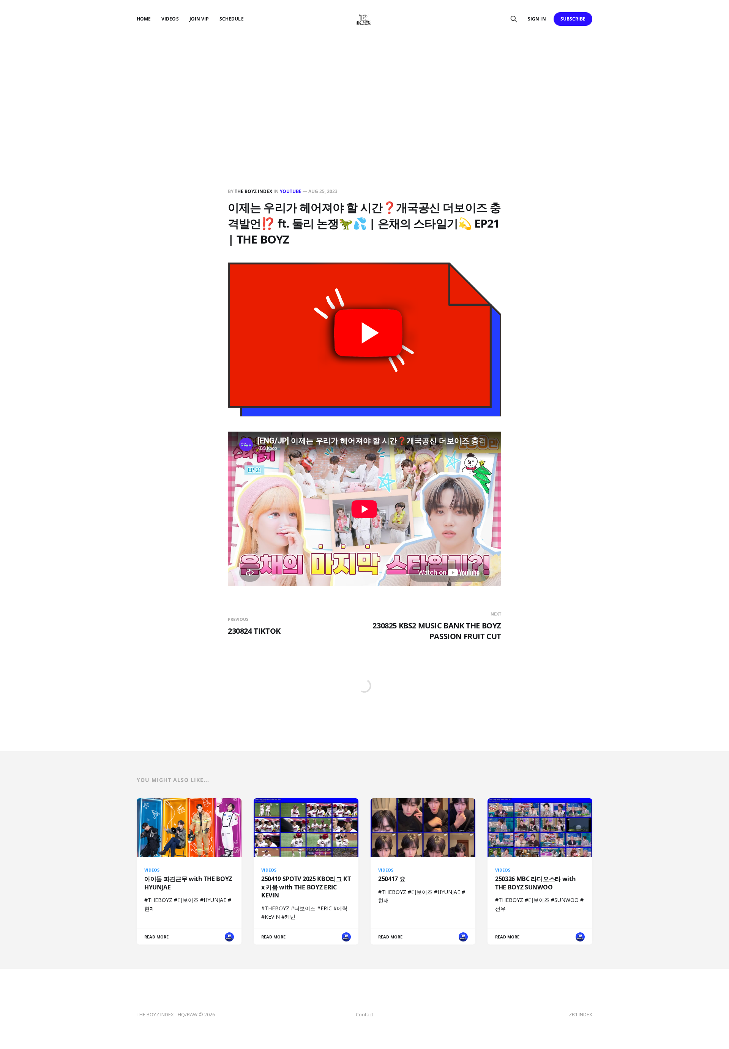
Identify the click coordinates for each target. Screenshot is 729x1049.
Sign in (537, 19)
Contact (364, 1014)
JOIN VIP (199, 19)
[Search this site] (513, 19)
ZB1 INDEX (580, 1014)
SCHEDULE (231, 19)
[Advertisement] (364, 95)
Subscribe (573, 19)
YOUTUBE (290, 191)
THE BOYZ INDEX (254, 191)
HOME (144, 19)
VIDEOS (169, 19)
